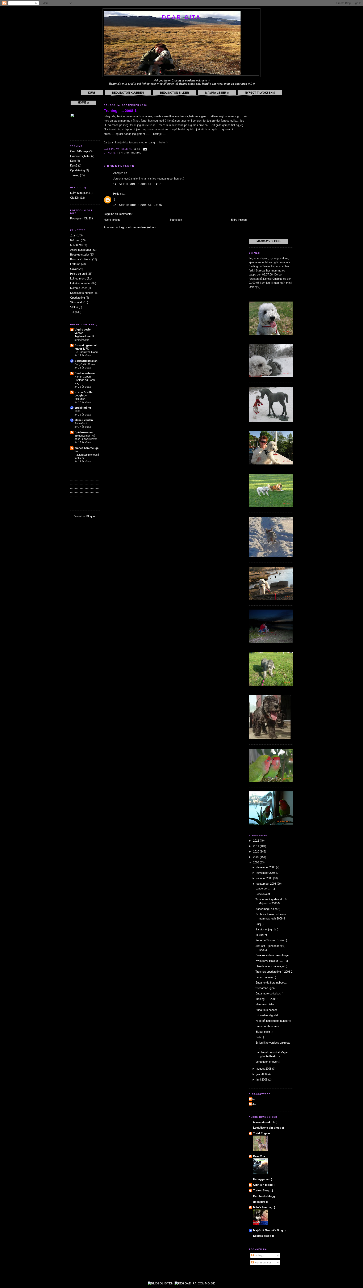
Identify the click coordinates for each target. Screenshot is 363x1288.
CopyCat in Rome (85, 364)
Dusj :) (259, 924)
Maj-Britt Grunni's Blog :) (269, 1230)
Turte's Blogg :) (263, 1190)
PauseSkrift (81, 423)
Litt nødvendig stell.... (268, 1015)
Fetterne (75, 264)
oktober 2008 (264, 878)
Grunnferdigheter (80, 156)
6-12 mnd (76, 245)
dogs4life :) (260, 1201)
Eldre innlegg (239, 219)
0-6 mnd (75, 240)
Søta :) (259, 1037)
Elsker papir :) (263, 1031)
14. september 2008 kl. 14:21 (137, 184)
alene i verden (84, 420)
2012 (256, 840)
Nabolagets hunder (81, 292)
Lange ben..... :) (265, 888)
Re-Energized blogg (86, 352)
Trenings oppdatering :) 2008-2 (273, 971)
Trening (74, 175)
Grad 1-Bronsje (79, 151)
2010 (256, 851)
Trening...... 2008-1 (120, 111)
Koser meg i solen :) (267, 908)
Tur (72, 311)
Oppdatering (77, 170)
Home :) (83, 102)
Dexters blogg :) (263, 1235)
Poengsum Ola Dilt (81, 218)
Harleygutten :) (262, 1179)
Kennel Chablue (272, 278)
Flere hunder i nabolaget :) (271, 966)
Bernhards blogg (264, 1196)
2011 (256, 846)
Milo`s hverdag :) (264, 1207)
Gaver (74, 268)
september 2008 (266, 883)
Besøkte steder (79, 254)
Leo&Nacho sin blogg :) (268, 1127)
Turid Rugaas (261, 1133)
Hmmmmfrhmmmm (267, 1026)
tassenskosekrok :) (265, 1122)
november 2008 (266, 872)
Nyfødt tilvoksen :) (260, 92)
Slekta (74, 307)
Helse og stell (78, 273)
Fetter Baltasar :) (265, 977)
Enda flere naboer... (267, 1009)
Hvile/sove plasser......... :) (271, 960)
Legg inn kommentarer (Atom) (137, 227)
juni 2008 (262, 1079)
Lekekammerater (80, 283)
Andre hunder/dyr (80, 249)
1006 (77, 411)
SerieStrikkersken (86, 360)
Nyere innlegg (112, 219)
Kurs (92, 92)
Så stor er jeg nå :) (266, 929)
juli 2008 (261, 1074)
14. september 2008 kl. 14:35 (137, 204)
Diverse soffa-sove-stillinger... (273, 955)
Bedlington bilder (174, 92)
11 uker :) (261, 934)
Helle (116, 193)
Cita (252, 1099)
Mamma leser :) (217, 92)
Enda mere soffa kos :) (269, 993)
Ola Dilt (74, 197)
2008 (256, 862)
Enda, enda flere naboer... (271, 982)
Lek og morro (78, 278)
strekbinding (83, 407)
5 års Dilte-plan (79, 192)
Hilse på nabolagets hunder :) (273, 1020)
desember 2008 (266, 867)
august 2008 (264, 1068)
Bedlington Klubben (128, 92)
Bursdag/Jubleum (80, 259)
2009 (256, 857)
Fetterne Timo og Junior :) (271, 940)
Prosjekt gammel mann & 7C (86, 347)
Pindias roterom (85, 373)
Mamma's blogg (268, 241)
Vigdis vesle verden (83, 331)
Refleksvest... (263, 894)
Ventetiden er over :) (267, 1061)
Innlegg (258, 1255)
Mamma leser (78, 288)
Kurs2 (73, 165)
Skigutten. (80, 398)
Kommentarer (262, 1262)
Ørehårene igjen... (266, 988)
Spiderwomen (84, 432)
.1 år (73, 235)
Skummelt (76, 302)
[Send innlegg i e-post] (144, 149)
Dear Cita (181, 17)
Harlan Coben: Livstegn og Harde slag (85, 380)
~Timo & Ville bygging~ (83, 394)
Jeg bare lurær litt (85, 336)
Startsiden (176, 219)
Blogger (90, 516)
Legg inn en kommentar (118, 213)
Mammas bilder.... (266, 1004)
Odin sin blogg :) (264, 1184)
